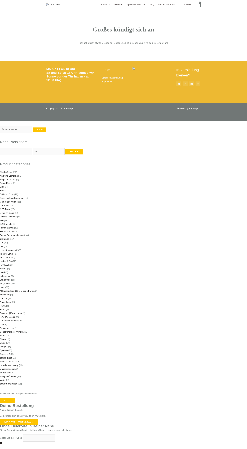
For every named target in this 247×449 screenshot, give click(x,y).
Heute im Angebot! (9, 250)
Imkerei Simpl (6, 254)
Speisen (4, 350)
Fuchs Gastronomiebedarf (12, 235)
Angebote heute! (8, 179)
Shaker (3, 339)
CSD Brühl (5, 209)
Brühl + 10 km (7, 194)
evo (1, 220)
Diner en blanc (7, 213)
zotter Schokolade (8, 384)
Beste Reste (6, 183)
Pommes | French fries (11, 313)
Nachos (3, 298)
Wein (2, 380)
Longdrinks (5, 280)
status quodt (6, 358)
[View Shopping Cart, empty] (198, 4)
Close (7, 400)
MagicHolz (5, 283)
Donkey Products (8, 217)
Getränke (4, 239)
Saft (2, 324)
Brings (3, 190)
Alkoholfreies (6, 172)
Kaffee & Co (6, 261)
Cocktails (4, 205)
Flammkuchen (7, 228)
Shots (3, 343)
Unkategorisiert (7, 369)
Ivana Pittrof (6, 257)
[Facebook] (178, 83)
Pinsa (2, 309)
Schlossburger (7, 328)
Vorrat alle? (5, 373)
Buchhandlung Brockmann (12, 198)
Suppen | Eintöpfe (8, 361)
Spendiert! (5, 354)
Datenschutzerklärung (112, 78)
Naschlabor (5, 302)
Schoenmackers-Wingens (12, 332)
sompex (4, 346)
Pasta (3, 306)
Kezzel (3, 268)
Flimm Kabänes (7, 231)
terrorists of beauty (9, 365)
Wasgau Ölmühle (8, 376)
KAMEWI (4, 265)
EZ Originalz (6, 224)
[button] (176, 4)
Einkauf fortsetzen (18, 422)
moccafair (5, 295)
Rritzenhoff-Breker (9, 320)
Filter (74, 151)
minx (2, 287)
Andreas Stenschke (9, 176)
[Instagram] (185, 83)
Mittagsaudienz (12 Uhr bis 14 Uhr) (17, 291)
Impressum (107, 81)
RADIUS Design (7, 317)
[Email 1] (198, 83)
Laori (2, 272)
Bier (2, 187)
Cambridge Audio (8, 202)
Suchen (39, 129)
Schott (3, 335)
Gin (1, 242)
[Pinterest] (191, 83)
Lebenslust (5, 276)
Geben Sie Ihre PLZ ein (11, 438)
